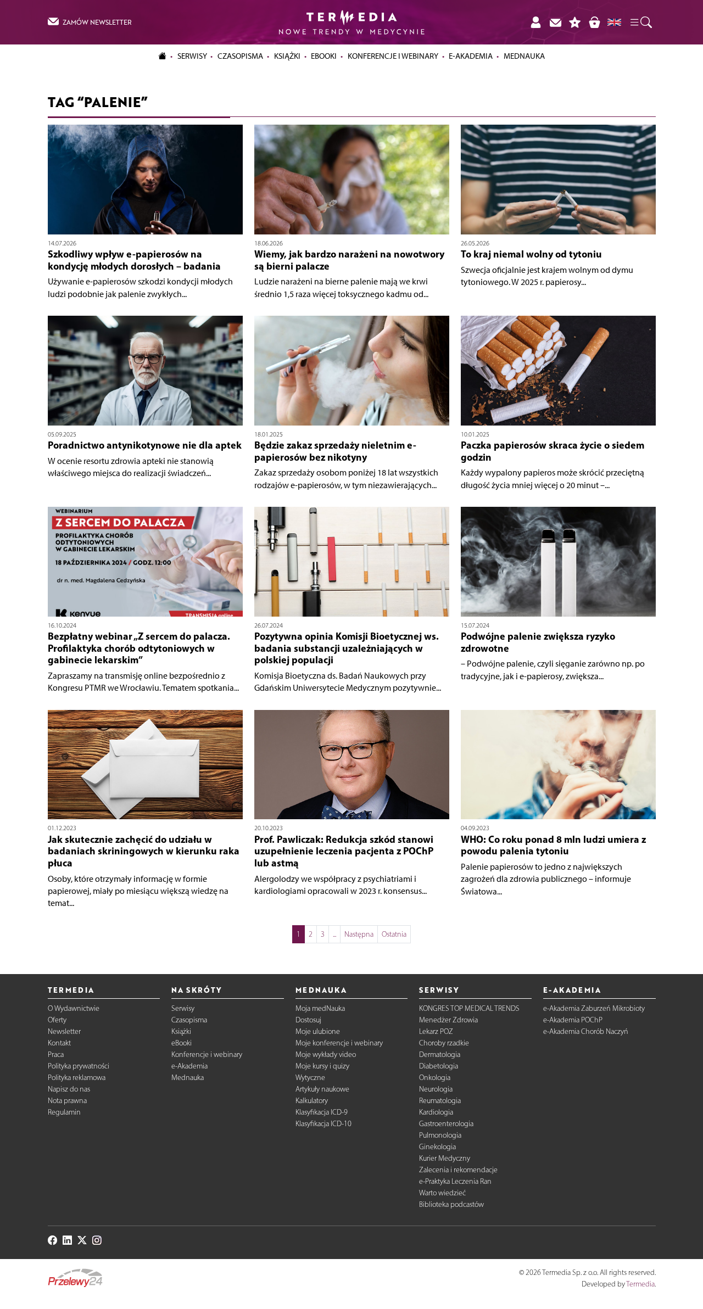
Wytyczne (310, 1077)
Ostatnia (394, 934)
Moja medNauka (320, 1008)
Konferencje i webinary (206, 1054)
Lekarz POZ (436, 1031)
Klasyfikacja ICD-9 (321, 1112)
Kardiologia (436, 1112)
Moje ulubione (317, 1031)
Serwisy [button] (192, 56)
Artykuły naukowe (322, 1089)
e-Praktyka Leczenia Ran (455, 1181)
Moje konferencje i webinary (339, 1043)
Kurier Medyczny (444, 1158)
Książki (287, 56)
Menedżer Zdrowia (448, 1020)
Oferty (57, 1020)
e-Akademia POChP (572, 1020)
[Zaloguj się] (535, 22)
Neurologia (436, 1089)
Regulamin (64, 1112)
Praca (56, 1054)
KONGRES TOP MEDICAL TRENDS (469, 1008)
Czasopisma (189, 1020)
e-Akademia (189, 1066)
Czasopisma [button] (240, 56)
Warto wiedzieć (442, 1193)
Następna (358, 934)
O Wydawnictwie (73, 1008)
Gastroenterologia (446, 1123)
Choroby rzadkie (444, 1043)
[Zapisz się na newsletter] (555, 22)
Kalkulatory (311, 1100)
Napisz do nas (69, 1089)
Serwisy (182, 1008)
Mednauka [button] (524, 56)
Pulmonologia (440, 1135)
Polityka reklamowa (76, 1077)
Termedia (640, 1284)
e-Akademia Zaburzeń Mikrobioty (594, 1008)
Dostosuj (308, 1020)
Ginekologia (437, 1146)
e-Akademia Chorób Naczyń (585, 1031)
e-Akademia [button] (471, 56)
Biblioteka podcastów (451, 1204)
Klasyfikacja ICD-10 (323, 1123)
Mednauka (187, 1077)
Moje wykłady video (325, 1054)
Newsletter (64, 1031)
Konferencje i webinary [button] (393, 56)
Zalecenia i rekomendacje (458, 1169)
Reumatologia (440, 1100)
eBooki (324, 56)
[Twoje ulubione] (575, 22)
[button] (640, 22)
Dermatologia (439, 1054)
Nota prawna (67, 1100)
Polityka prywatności (78, 1066)
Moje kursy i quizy (322, 1066)
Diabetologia (438, 1066)
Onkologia (434, 1077)
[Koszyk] (594, 22)
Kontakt (59, 1043)
